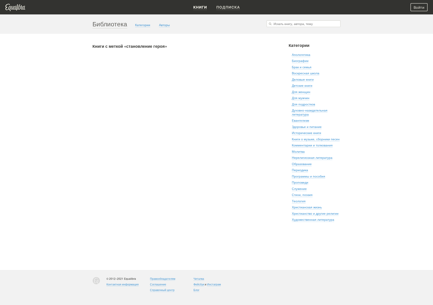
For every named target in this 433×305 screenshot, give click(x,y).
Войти (419, 7)
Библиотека (109, 23)
